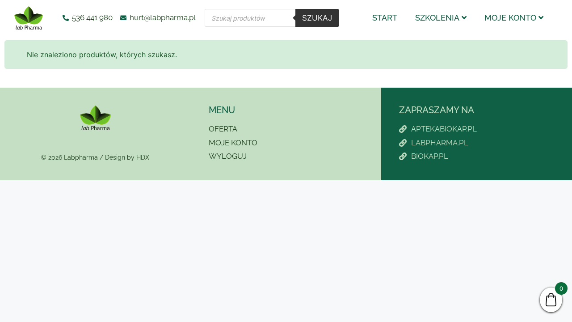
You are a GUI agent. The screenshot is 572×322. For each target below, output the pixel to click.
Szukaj (317, 17)
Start (384, 17)
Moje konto (510, 17)
